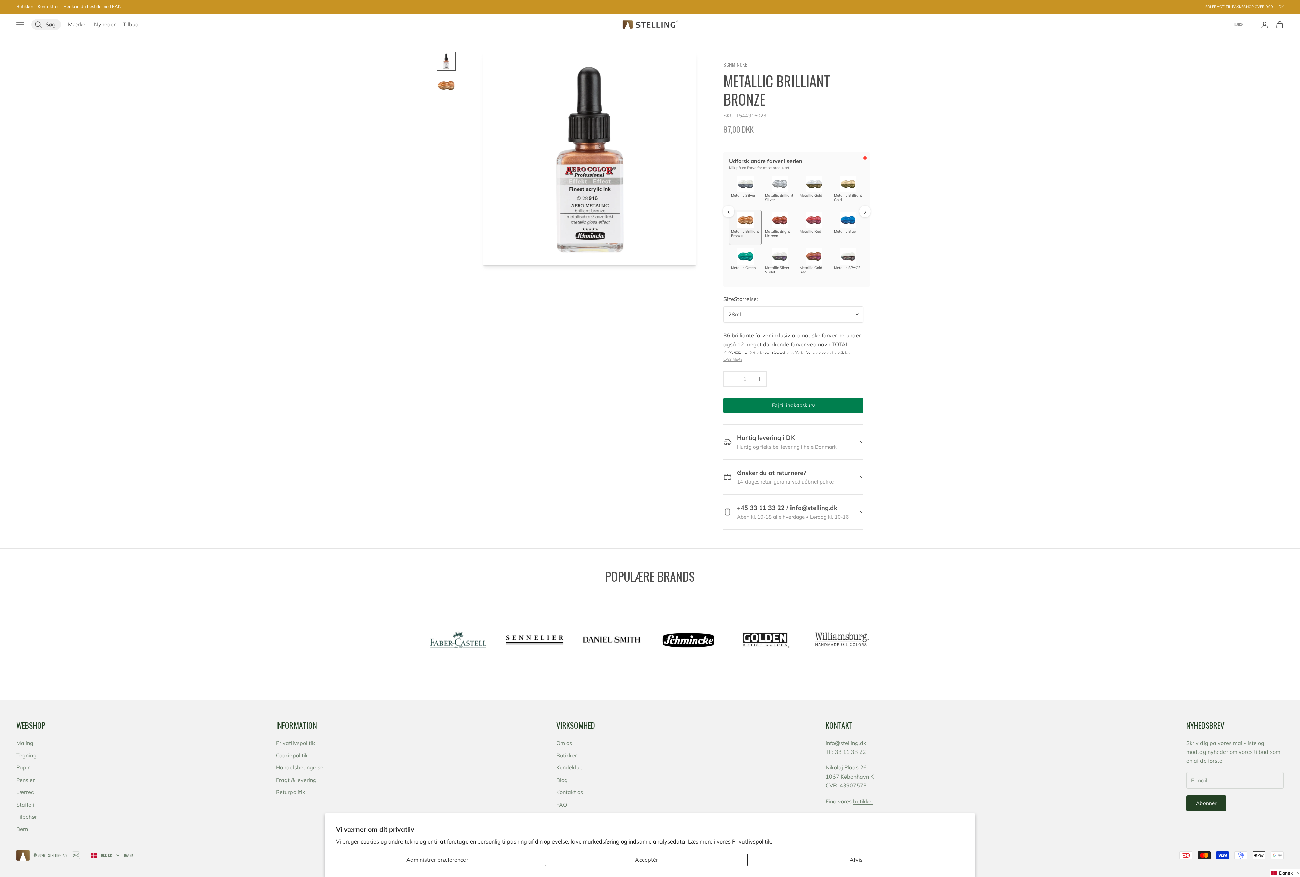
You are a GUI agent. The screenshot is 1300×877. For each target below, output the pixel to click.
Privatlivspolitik (295, 743)
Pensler (25, 780)
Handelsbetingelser (300, 767)
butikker (863, 801)
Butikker (25, 6)
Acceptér (646, 859)
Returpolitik (290, 792)
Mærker (77, 24)
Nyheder (105, 24)
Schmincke (735, 64)
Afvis (856, 859)
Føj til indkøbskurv (793, 405)
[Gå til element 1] (446, 61)
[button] (1285, 873)
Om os (564, 743)
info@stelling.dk (846, 743)
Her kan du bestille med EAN (92, 6)
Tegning (26, 755)
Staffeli (25, 804)
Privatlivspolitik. (752, 841)
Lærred (25, 792)
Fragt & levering (296, 780)
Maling (25, 743)
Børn (22, 829)
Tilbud (131, 24)
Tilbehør (26, 816)
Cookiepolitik (292, 755)
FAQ (561, 804)
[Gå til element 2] (446, 85)
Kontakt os (48, 6)
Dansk (1239, 24)
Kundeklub (569, 767)
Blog (562, 780)
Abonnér (1206, 803)
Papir (23, 767)
